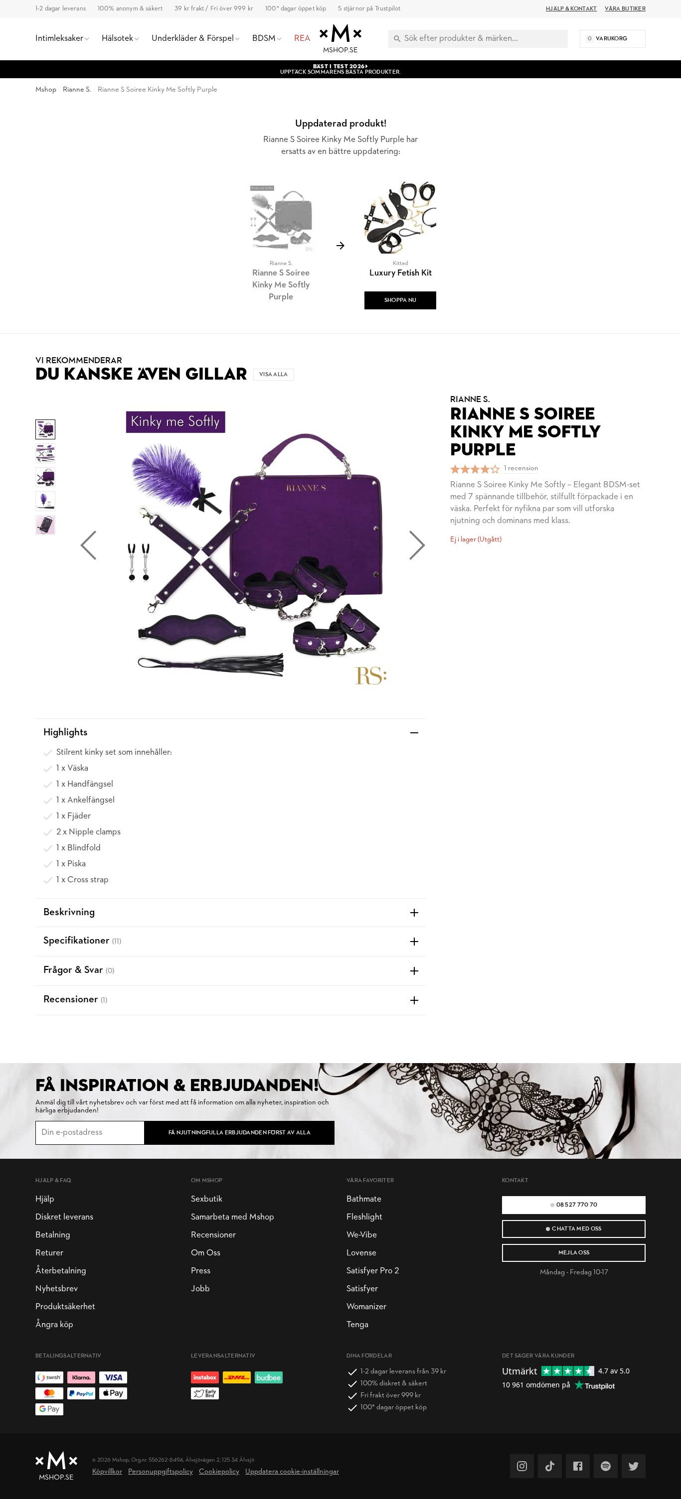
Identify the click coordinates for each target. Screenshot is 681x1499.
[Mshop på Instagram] (522, 1466)
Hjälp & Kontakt (571, 9)
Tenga (357, 1325)
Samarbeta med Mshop (232, 1217)
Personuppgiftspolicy (160, 1472)
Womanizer (366, 1307)
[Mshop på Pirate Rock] (606, 1466)
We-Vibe (361, 1235)
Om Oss (205, 1253)
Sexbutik (206, 1199)
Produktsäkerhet (65, 1307)
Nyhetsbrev (56, 1289)
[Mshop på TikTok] (550, 1466)
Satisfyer (362, 1289)
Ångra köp (54, 1325)
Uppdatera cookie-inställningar (292, 1472)
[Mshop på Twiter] (634, 1466)
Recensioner (213, 1235)
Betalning (52, 1235)
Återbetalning (60, 1271)
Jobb (200, 1289)
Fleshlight (364, 1217)
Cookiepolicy (219, 1472)
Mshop (45, 90)
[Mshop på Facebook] (578, 1466)
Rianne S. (77, 90)
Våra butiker (625, 9)
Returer (49, 1253)
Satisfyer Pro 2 (372, 1271)
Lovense (361, 1253)
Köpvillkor (107, 1472)
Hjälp (44, 1199)
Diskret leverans (64, 1217)
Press (200, 1271)
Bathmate (363, 1199)
